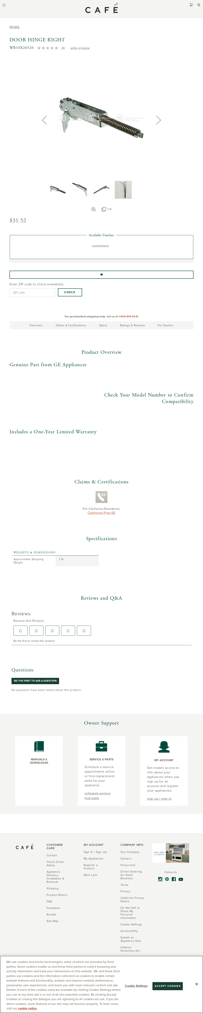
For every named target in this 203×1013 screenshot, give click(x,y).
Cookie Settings (136, 985)
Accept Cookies (168, 985)
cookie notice (27, 1008)
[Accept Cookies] (196, 984)
